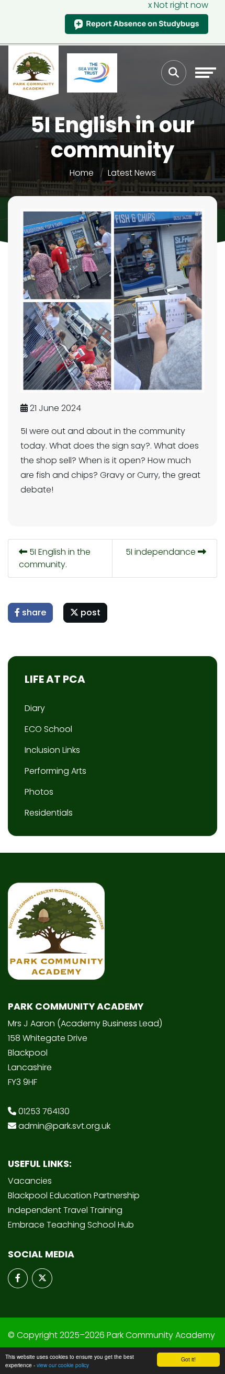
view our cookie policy (63, 1365)
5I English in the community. (55, 558)
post (89, 612)
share (33, 612)
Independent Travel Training (65, 1210)
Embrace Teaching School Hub (71, 1225)
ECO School (48, 729)
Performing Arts (55, 771)
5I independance (162, 552)
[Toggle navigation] (206, 72)
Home (82, 173)
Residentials (49, 813)
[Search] (173, 72)
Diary (35, 708)
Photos (39, 792)
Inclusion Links (52, 750)
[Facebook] (18, 1278)
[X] (42, 1278)
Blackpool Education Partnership (74, 1195)
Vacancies (30, 1181)
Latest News (132, 173)
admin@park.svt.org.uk (64, 1126)
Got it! (188, 1359)
